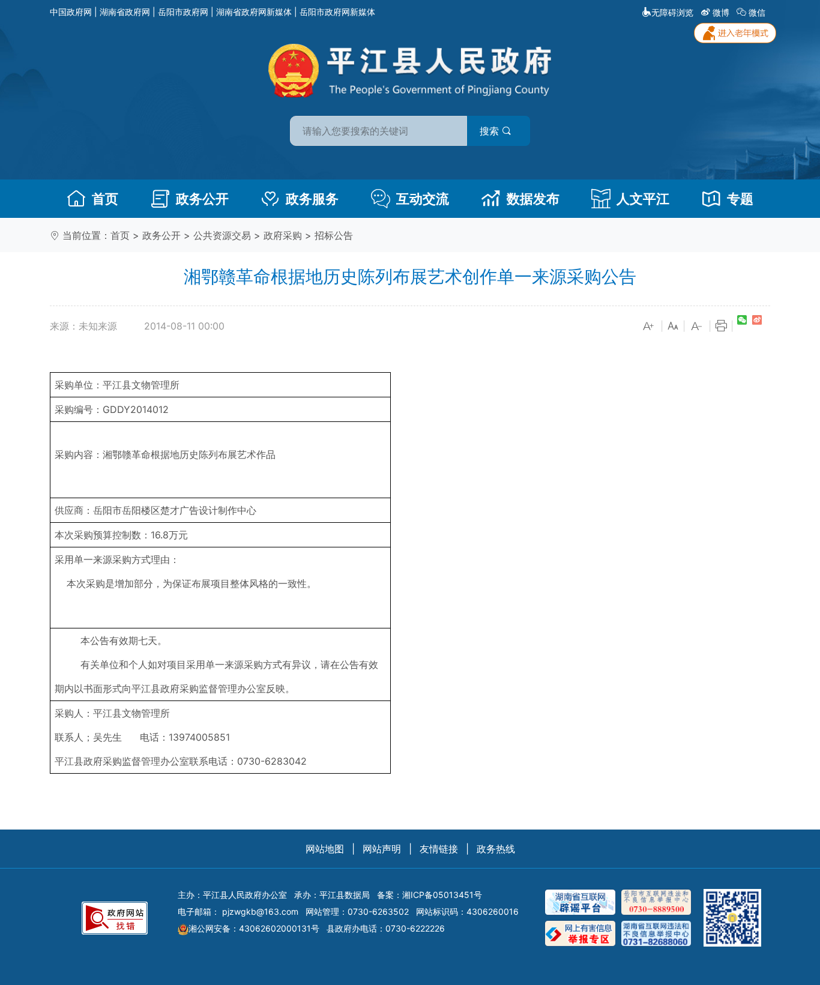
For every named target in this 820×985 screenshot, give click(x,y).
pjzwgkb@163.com (260, 911)
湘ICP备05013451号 (442, 895)
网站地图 (325, 849)
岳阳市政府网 (183, 12)
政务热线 (496, 849)
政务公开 (202, 198)
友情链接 (439, 849)
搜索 (491, 131)
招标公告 (334, 235)
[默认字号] (673, 327)
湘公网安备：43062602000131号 (253, 928)
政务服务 (312, 198)
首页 (105, 198)
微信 (757, 12)
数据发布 (533, 198)
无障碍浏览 (672, 12)
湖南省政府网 (125, 12)
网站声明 (382, 849)
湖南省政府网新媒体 (254, 12)
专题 (740, 198)
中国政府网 (71, 12)
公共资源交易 (222, 235)
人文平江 (643, 198)
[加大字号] (649, 327)
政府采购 (283, 235)
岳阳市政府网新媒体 (337, 12)
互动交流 (422, 198)
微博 (721, 12)
